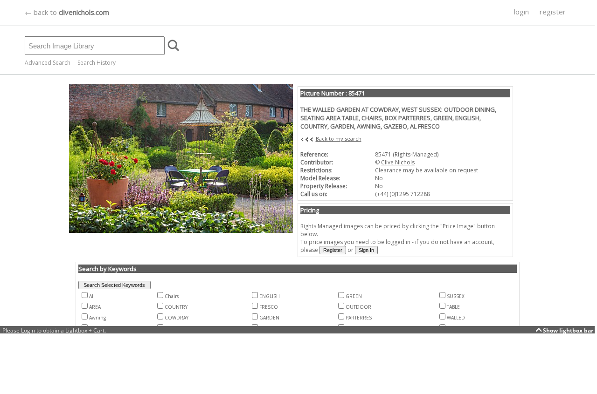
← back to (67, 12)
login (521, 11)
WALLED (456, 317)
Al (91, 296)
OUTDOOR (358, 307)
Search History (96, 63)
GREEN (354, 296)
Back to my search (338, 138)
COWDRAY (176, 317)
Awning (97, 317)
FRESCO (268, 307)
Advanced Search (47, 63)
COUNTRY (176, 307)
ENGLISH (269, 296)
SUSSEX (456, 296)
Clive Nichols (398, 162)
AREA (95, 307)
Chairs (172, 296)
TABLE (453, 307)
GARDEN (269, 317)
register (553, 11)
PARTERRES (359, 317)
